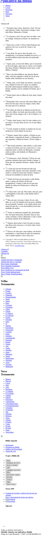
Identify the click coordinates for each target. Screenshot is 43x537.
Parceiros (9, 14)
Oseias (8, 344)
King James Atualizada (9, 264)
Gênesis (8, 289)
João (7, 385)
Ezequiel (9, 340)
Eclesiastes (9, 330)
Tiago (8, 418)
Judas (8, 430)
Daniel (8, 342)
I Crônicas (9, 313)
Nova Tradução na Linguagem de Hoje (15, 270)
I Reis (8, 309)
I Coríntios (9, 391)
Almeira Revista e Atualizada (11, 260)
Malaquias (9, 366)
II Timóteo (9, 410)
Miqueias (9, 354)
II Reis (8, 311)
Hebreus (9, 416)
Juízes (8, 301)
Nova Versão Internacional (10, 272)
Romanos (9, 389)
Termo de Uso (11, 451)
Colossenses (10, 402)
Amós (8, 348)
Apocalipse (10, 432)
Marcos (8, 381)
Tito (7, 412)
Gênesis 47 (5, 249)
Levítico (8, 293)
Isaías (8, 334)
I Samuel (9, 305)
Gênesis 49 (5, 253)
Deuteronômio (11, 297)
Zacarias (9, 364)
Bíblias (8, 6)
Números (9, 295)
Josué (8, 299)
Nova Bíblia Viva (7, 268)
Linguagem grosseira (13, 470)
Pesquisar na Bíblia (12, 447)
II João (8, 426)
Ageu (8, 362)
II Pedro (8, 422)
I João (8, 424)
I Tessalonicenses (12, 404)
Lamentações (10, 338)
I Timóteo (9, 408)
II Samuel (9, 307)
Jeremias (9, 336)
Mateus (8, 379)
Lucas (8, 383)
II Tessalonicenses (12, 406)
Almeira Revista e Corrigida (11, 262)
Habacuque (10, 358)
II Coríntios (10, 393)
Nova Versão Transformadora (11, 274)
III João (8, 428)
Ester (7, 322)
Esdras (8, 318)
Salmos (8, 326)
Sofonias (9, 360)
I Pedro (8, 420)
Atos (7, 387)
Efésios (8, 398)
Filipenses (9, 400)
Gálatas (8, 395)
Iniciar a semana (11, 465)
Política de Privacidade (14, 449)
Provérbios (9, 328)
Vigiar (8, 482)
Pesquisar (9, 10)
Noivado (9, 477)
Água (8, 460)
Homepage (9, 445)
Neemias (9, 320)
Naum (8, 356)
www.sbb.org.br (19, 245)
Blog (7, 12)
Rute (7, 303)
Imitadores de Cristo (13, 463)
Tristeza (9, 479)
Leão (8, 467)
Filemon (8, 414)
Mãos (8, 472)
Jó (6, 324)
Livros (8, 8)
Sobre (8, 16)
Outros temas (10, 484)
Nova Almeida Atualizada (10, 266)
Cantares (9, 332)
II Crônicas (10, 315)
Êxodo (8, 291)
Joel (7, 346)
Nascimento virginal (12, 475)
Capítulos (4, 251)
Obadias (8, 350)
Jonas (8, 352)
